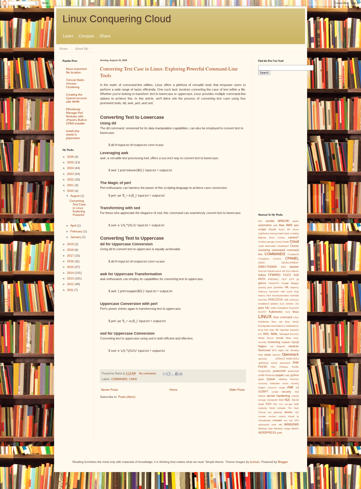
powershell (279, 371)
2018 (71, 249)
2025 (71, 162)
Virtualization (264, 420)
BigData (262, 237)
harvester (274, 291)
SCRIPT (263, 391)
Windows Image (282, 428)
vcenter (262, 416)
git (297, 279)
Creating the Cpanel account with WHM (76, 98)
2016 (71, 261)
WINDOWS (291, 424)
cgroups (270, 242)
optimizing (263, 363)
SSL (275, 404)
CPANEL (292, 258)
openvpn (262, 358)
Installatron (263, 303)
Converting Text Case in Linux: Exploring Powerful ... (78, 209)
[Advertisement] (75, 361)
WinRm (295, 428)
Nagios (262, 346)
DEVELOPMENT (290, 262)
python (295, 375)
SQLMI (295, 400)
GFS (291, 279)
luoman (255, 461)
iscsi (282, 303)
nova (267, 354)
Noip (260, 354)
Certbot (262, 242)
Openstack (290, 354)
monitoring (273, 342)
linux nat (277, 321)
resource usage (276, 387)
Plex (273, 367)
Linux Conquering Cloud (116, 18)
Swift (296, 404)
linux (296, 311)
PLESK (262, 366)
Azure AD (284, 229)
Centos (281, 237)
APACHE (283, 221)
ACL (260, 221)
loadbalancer (292, 326)
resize (285, 383)
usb (297, 412)
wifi (280, 424)
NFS (274, 350)
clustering (264, 250)
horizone (262, 299)
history (261, 295)
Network (281, 346)
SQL (287, 399)
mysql (295, 342)
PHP (296, 362)
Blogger (283, 461)
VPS (296, 420)
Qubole (271, 379)
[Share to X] (173, 374)
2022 (71, 179)
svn (281, 404)
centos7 (293, 237)
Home (64, 48)
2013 (71, 278)
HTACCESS (275, 299)
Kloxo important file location (76, 70)
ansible (270, 221)
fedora (262, 275)
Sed (297, 391)
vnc (285, 420)
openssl (276, 354)
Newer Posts (109, 389)
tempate (281, 408)
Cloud (294, 241)
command (278, 250)
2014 (71, 272)
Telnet (272, 408)
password (285, 363)
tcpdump (262, 408)
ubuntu (288, 412)
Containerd (293, 254)
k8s (267, 307)
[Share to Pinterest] (181, 374)
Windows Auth (265, 428)
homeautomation (280, 295)
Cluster (294, 245)
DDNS (261, 262)
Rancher (294, 379)
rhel (290, 387)
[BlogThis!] (169, 374)
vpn (291, 420)
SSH (268, 404)
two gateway (275, 412)
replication (275, 383)
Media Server (266, 338)
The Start (293, 408)
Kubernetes (276, 311)
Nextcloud (264, 350)
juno (261, 307)
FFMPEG (274, 275)
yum (279, 432)
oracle (274, 363)
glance (262, 283)
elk (283, 271)
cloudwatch (283, 246)
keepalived (282, 308)
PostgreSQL (264, 371)
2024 (71, 168)
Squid (261, 404)
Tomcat (262, 412)
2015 (71, 267)
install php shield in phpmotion (73, 134)
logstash (294, 330)
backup (274, 233)
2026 (71, 156)
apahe (295, 221)
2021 (71, 185)
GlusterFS (274, 283)
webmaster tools (267, 424)
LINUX (133, 379)
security (286, 391)
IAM (286, 299)
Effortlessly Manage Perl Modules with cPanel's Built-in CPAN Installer (76, 116)
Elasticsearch (274, 271)
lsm (260, 334)
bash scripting (291, 233)
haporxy (294, 287)
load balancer (278, 326)
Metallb (279, 338)
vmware (277, 420)
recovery (262, 383)
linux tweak (292, 321)
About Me (81, 48)
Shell (281, 400)
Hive (268, 295)
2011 (70, 290)
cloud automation (267, 246)
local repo (263, 330)
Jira (297, 303)
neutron (294, 346)
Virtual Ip (293, 416)
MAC (266, 334)
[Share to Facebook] (177, 374)
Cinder (285, 242)
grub (269, 287)
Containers (263, 258)
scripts (275, 391)
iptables (274, 303)
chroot (278, 242)
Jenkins (290, 303)
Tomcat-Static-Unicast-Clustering (75, 83)
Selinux (262, 396)
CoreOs (277, 258)
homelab (294, 295)
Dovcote (262, 271)
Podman (284, 367)
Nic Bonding (292, 350)
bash (280, 233)
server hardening (278, 395)
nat (271, 346)
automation (265, 225)
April (73, 225)
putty (287, 375)
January (76, 237)
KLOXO (262, 312)
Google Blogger (290, 283)
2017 (71, 255)
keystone (294, 308)
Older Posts (237, 389)
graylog (262, 287)
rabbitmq (282, 379)
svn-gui (288, 404)
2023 (71, 173)
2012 (71, 284)
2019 (71, 244)
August (75, 195)
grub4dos (278, 287)
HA (287, 287)
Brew (272, 237)
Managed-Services (289, 334)
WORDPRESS (267, 432)
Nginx (281, 350)
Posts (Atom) (126, 396)
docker (294, 266)
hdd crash (286, 291)
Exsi (288, 271)
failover (295, 271)
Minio (288, 338)
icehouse (294, 299)
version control (276, 416)
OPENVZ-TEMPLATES (287, 358)
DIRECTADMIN (267, 266)
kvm (288, 312)
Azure (272, 229)
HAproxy (262, 291)
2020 (71, 190)
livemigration (264, 326)
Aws (281, 225)
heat (296, 291)
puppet (280, 375)
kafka (273, 308)
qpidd (261, 379)
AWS (289, 225)
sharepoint (272, 400)
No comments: (148, 373)
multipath (285, 342)
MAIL (274, 333)
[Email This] (165, 374)
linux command (282, 317)
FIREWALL (273, 279)
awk (275, 225)
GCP (284, 279)
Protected (270, 375)
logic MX (274, 330)
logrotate (284, 330)
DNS (283, 267)
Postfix (295, 367)
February (76, 231)
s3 (297, 387)
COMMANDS (119, 379)
